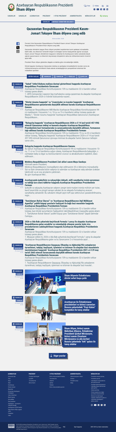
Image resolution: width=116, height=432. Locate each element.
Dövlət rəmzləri (11, 387)
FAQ (64, 427)
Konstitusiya (11, 385)
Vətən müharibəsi (12, 395)
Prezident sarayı (74, 380)
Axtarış (105, 16)
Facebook (101, 9)
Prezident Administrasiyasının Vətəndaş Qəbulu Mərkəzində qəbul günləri (98, 386)
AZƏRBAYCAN (34, 16)
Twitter (104, 9)
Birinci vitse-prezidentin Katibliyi (57, 376)
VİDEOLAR (72, 76)
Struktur (72, 378)
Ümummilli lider (12, 376)
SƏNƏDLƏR (22, 16)
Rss (107, 9)
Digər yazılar (59, 355)
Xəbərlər (52, 380)
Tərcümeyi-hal (32, 380)
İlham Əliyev (25, 9)
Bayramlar (10, 389)
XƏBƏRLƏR (11, 16)
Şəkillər (51, 383)
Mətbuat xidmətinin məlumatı (63, 22)
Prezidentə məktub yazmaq (97, 376)
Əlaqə (71, 383)
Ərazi (9, 380)
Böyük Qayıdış (11, 397)
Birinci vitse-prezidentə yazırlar (57, 387)
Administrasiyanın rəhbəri (76, 376)
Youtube (98, 9)
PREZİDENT (46, 16)
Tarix (9, 378)
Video (97, 6)
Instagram (94, 9)
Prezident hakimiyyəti (34, 376)
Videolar (52, 385)
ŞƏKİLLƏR (84, 76)
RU (103, 6)
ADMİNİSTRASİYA (76, 16)
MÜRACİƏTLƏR (90, 16)
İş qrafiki (31, 378)
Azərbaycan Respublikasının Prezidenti (44, 5)
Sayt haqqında (78, 427)
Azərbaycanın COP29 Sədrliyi (15, 407)
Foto (88, 6)
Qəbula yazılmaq (95, 390)
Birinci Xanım (32, 383)
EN (107, 6)
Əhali (9, 383)
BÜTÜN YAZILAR (33, 76)
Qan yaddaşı (11, 399)
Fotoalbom (10, 413)
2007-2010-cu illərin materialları (99, 427)
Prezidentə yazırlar (95, 378)
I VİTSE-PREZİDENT (60, 16)
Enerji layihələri (11, 401)
